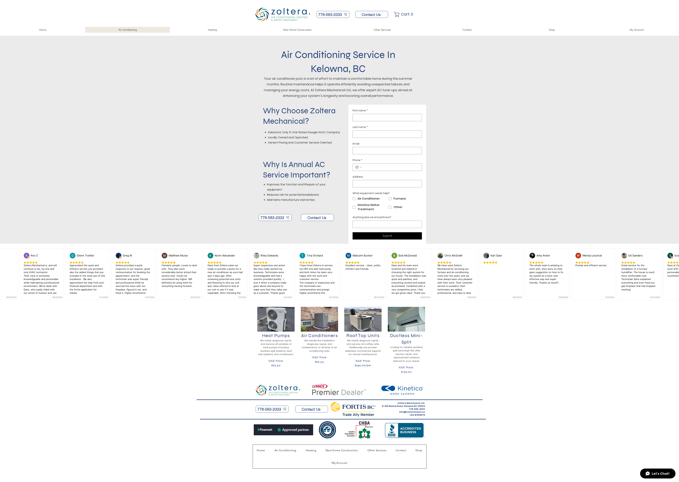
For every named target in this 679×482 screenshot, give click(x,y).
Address (358, 177)
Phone (357, 160)
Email (356, 143)
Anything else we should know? (372, 217)
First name (360, 110)
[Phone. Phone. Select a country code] (358, 167)
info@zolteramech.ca (412, 411)
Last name (360, 127)
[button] (405, 14)
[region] (275, 340)
